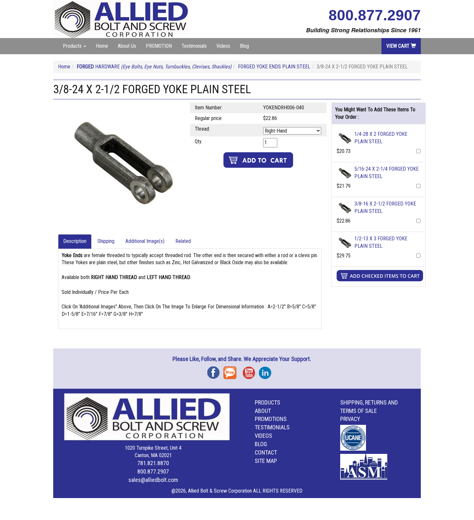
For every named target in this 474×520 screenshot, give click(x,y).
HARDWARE (154, 67)
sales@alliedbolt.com (153, 479)
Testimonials (194, 46)
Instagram (267, 370)
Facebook (215, 370)
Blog (244, 46)
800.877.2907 (375, 15)
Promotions (271, 418)
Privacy (350, 418)
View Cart (398, 46)
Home (102, 46)
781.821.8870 (153, 463)
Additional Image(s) (144, 241)
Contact (266, 452)
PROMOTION (159, 46)
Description (74, 241)
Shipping (105, 241)
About (263, 410)
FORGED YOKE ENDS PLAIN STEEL (274, 67)
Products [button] (73, 46)
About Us (127, 46)
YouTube (250, 370)
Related (183, 241)
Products (267, 402)
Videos (223, 46)
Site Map (266, 460)
